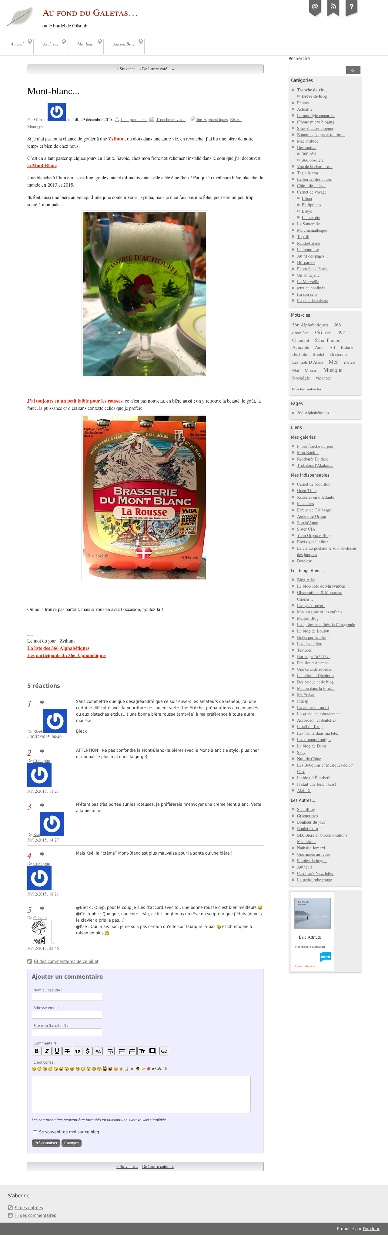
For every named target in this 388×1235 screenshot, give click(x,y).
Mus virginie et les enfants (319, 612)
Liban (307, 198)
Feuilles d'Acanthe (313, 663)
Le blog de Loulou (313, 631)
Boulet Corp (307, 828)
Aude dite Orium (311, 516)
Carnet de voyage (311, 192)
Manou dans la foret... (316, 688)
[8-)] (77, 1069)
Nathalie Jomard (311, 848)
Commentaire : (46, 1043)
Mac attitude (307, 141)
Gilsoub (40, 917)
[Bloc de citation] (152, 1051)
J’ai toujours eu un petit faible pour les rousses (74, 400)
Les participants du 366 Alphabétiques (66, 655)
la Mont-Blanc (42, 165)
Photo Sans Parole (312, 269)
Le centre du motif (313, 707)
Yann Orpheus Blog (314, 535)
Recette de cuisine (312, 300)
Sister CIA (306, 529)
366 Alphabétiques (212, 119)
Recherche (299, 58)
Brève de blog (314, 96)
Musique (333, 369)
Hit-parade (306, 262)
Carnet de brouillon (313, 484)
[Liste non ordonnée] (121, 1051)
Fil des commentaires (35, 1215)
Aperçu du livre (304, 966)
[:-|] (50, 1069)
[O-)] (94, 1069)
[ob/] (132, 1069)
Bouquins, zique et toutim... (321, 134)
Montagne (35, 127)
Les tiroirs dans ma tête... (319, 733)
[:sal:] (159, 1068)
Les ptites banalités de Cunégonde (326, 624)
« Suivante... (127, 69)
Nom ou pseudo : (48, 990)
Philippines (311, 205)
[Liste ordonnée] (132, 1051)
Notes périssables (311, 637)
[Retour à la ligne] (110, 1051)
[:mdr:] (105, 1068)
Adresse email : (46, 1008)
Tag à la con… (309, 173)
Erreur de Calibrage (314, 510)
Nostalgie (301, 378)
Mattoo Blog (308, 618)
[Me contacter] (315, 16)
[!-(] (110, 1069)
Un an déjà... (308, 275)
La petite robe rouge (314, 879)
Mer (333, 361)
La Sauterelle (308, 224)
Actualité (305, 109)
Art (332, 347)
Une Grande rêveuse (314, 669)
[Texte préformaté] (142, 1051)
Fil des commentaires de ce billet (66, 961)
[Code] (88, 1051)
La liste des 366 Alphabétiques (58, 647)
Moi (295, 370)
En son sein (307, 294)
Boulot (318, 354)
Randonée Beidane (313, 459)
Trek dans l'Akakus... (315, 465)
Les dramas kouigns (314, 739)
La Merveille (308, 281)
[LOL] (56, 1069)
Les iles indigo (309, 643)
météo (349, 362)
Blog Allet (306, 579)
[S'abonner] (333, 16)
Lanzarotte (311, 217)
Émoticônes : (44, 1062)
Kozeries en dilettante (315, 497)
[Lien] (164, 1051)
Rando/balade (308, 243)
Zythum (116, 138)
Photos (303, 103)
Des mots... (306, 147)
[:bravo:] (165, 1069)
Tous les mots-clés (306, 389)
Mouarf (311, 370)
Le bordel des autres (314, 179)
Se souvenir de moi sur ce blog (69, 1131)
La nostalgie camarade (316, 115)
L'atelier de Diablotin (315, 675)
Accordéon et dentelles (316, 720)
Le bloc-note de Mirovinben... (323, 586)
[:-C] (72, 1069)
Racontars (305, 503)
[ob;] (121, 1069)
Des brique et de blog (315, 682)
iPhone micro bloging (315, 122)
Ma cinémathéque (312, 230)
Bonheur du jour (311, 822)
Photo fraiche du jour (315, 446)
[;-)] (39, 1069)
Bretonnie (339, 354)
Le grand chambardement (319, 714)
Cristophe (41, 760)
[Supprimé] (67, 1051)
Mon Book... (308, 452)
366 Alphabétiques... (315, 413)
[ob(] (148, 1069)
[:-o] (83, 1069)
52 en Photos (327, 340)
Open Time (306, 490)
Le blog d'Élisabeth (313, 778)
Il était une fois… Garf (316, 784)
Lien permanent (134, 119)
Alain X (304, 790)
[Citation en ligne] (77, 1051)
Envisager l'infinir (312, 542)
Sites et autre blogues (315, 128)
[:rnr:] (154, 1069)
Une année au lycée (313, 854)
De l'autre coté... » (158, 69)
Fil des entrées (29, 1207)
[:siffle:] (99, 1069)
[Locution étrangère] (98, 1051)
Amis (319, 347)
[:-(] (67, 1069)
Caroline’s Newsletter (315, 873)
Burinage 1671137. (313, 656)
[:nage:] (143, 1069)
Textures (304, 650)
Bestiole (299, 354)
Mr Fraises (306, 694)
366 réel (309, 154)
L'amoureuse (308, 249)
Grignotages (307, 815)
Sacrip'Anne (307, 522)
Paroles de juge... (312, 860)
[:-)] (34, 1069)
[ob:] (127, 1069)
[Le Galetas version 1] (351, 16)
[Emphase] (47, 1051)
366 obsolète (312, 160)
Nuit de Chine (309, 758)
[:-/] (45, 1069)
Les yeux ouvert (311, 605)
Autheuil (304, 867)
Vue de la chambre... (315, 166)
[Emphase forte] (37, 1051)
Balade (347, 347)
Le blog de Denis (311, 746)
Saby (301, 752)
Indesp (302, 701)
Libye (307, 211)
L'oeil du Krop (310, 726)
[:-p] (116, 1069)
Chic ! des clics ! (311, 185)
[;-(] (88, 1069)
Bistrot (236, 119)
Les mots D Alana (307, 362)
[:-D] (61, 1069)
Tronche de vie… (171, 119)
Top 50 (303, 236)
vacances (323, 378)
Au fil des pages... (312, 256)
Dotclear (304, 561)
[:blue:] (137, 1069)
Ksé (36, 834)
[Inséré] (57, 1051)
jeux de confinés (311, 288)
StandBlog (306, 809)
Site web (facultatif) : (51, 1026)
